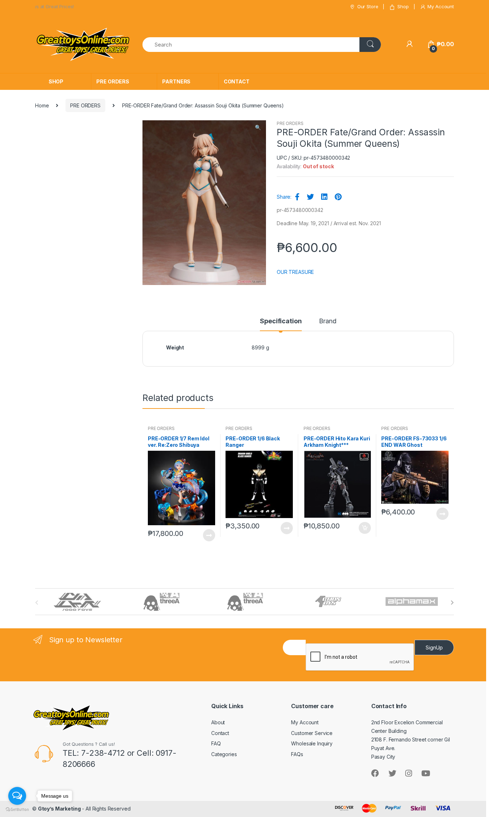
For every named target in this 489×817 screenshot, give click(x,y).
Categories (224, 754)
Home (42, 105)
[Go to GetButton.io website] (17, 809)
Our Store (367, 6)
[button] (258, 128)
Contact (220, 733)
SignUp (434, 647)
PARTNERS (176, 81)
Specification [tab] (280, 321)
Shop (402, 6)
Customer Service (312, 733)
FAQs (297, 754)
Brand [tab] (327, 321)
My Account (440, 6)
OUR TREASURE (295, 272)
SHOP (56, 81)
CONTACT (237, 81)
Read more (208, 535)
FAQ (216, 743)
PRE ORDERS (112, 81)
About (218, 722)
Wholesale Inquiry (312, 743)
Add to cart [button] (364, 528)
